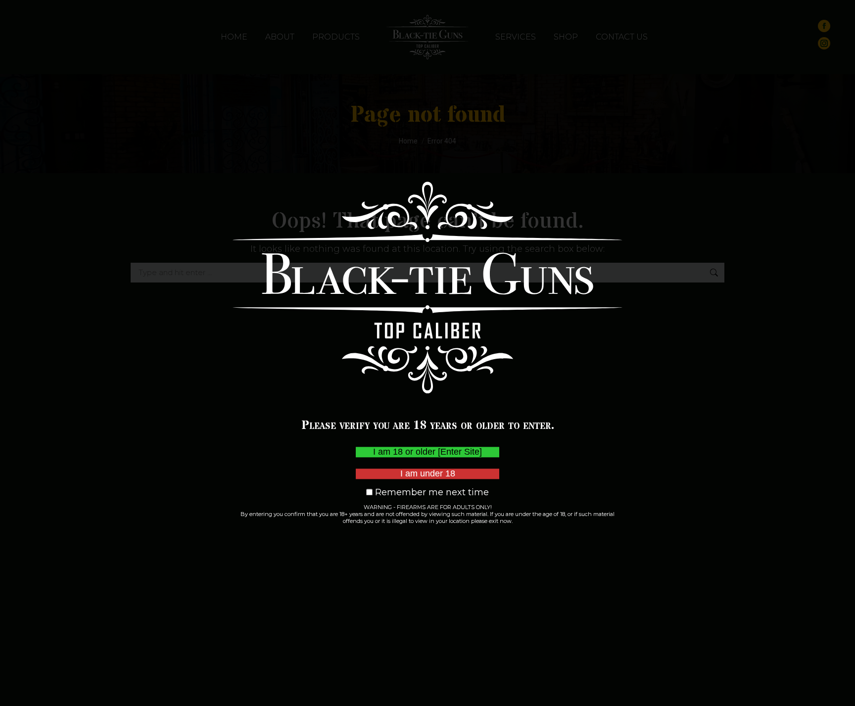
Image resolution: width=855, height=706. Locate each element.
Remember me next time (431, 492)
